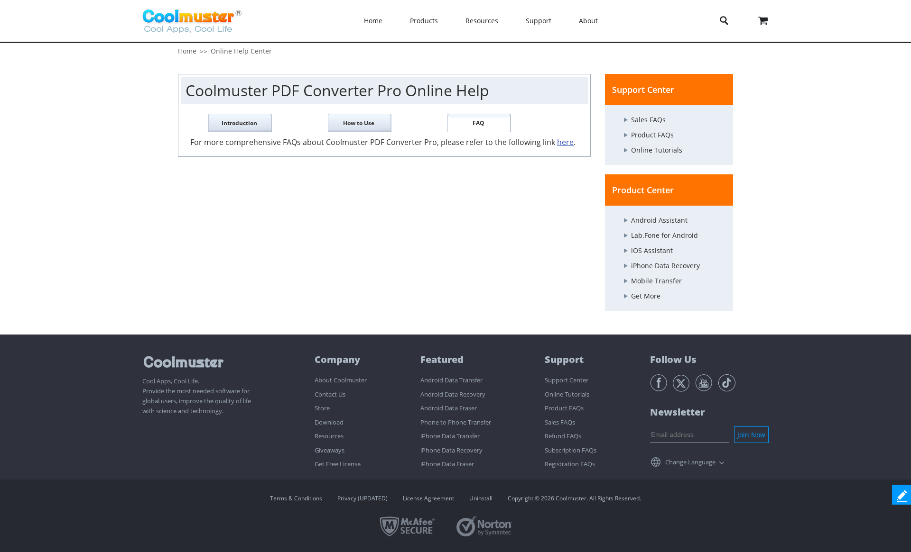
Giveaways (329, 450)
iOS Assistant (652, 250)
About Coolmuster (341, 380)
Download (329, 422)
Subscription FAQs (570, 450)
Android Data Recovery (452, 394)
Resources (329, 436)
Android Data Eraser (448, 408)
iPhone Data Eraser (447, 464)
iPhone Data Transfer (450, 436)
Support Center (566, 380)
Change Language (690, 462)
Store (322, 408)
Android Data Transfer (451, 380)
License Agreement (428, 498)
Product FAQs (652, 134)
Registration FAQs (570, 464)
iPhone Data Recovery (665, 265)
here (565, 142)
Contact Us (330, 394)
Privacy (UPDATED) (362, 498)
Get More (645, 295)
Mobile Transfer (656, 280)
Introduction (239, 123)
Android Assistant (659, 220)
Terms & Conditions (296, 498)
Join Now (751, 434)
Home (373, 20)
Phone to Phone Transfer (455, 422)
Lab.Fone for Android (664, 235)
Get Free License (338, 464)
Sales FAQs (648, 119)
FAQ (478, 123)
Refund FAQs (563, 436)
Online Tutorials (656, 149)
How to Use (358, 123)
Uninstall (481, 498)
